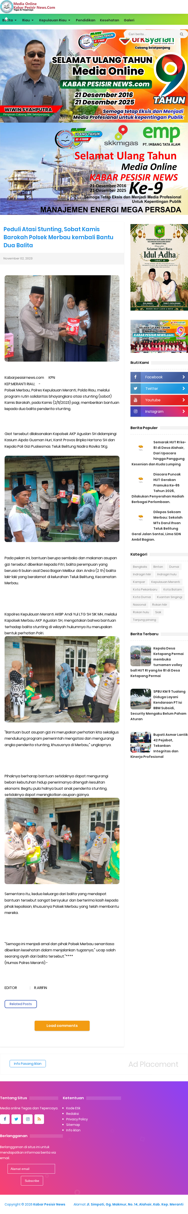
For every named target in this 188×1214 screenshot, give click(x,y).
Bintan (158, 567)
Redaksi (72, 1113)
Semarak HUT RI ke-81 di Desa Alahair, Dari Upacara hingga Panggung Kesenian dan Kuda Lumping (159, 453)
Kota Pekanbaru (145, 589)
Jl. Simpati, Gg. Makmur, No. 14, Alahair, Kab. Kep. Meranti (134, 1204)
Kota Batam (172, 589)
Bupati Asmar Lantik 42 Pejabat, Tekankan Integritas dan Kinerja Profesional (159, 745)
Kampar (139, 582)
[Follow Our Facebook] (5, 1119)
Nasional (139, 604)
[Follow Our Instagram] (28, 1119)
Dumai (174, 567)
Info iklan (73, 1130)
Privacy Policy (77, 1119)
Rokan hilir (159, 604)
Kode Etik (73, 1108)
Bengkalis (140, 567)
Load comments (62, 1025)
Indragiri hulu (167, 574)
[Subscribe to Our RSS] (39, 1119)
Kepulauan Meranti (165, 582)
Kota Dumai (142, 597)
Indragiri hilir (142, 574)
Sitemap (73, 1124)
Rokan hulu (141, 612)
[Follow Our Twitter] (16, 1119)
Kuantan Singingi (169, 597)
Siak (158, 612)
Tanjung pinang (144, 620)
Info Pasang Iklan (27, 1063)
